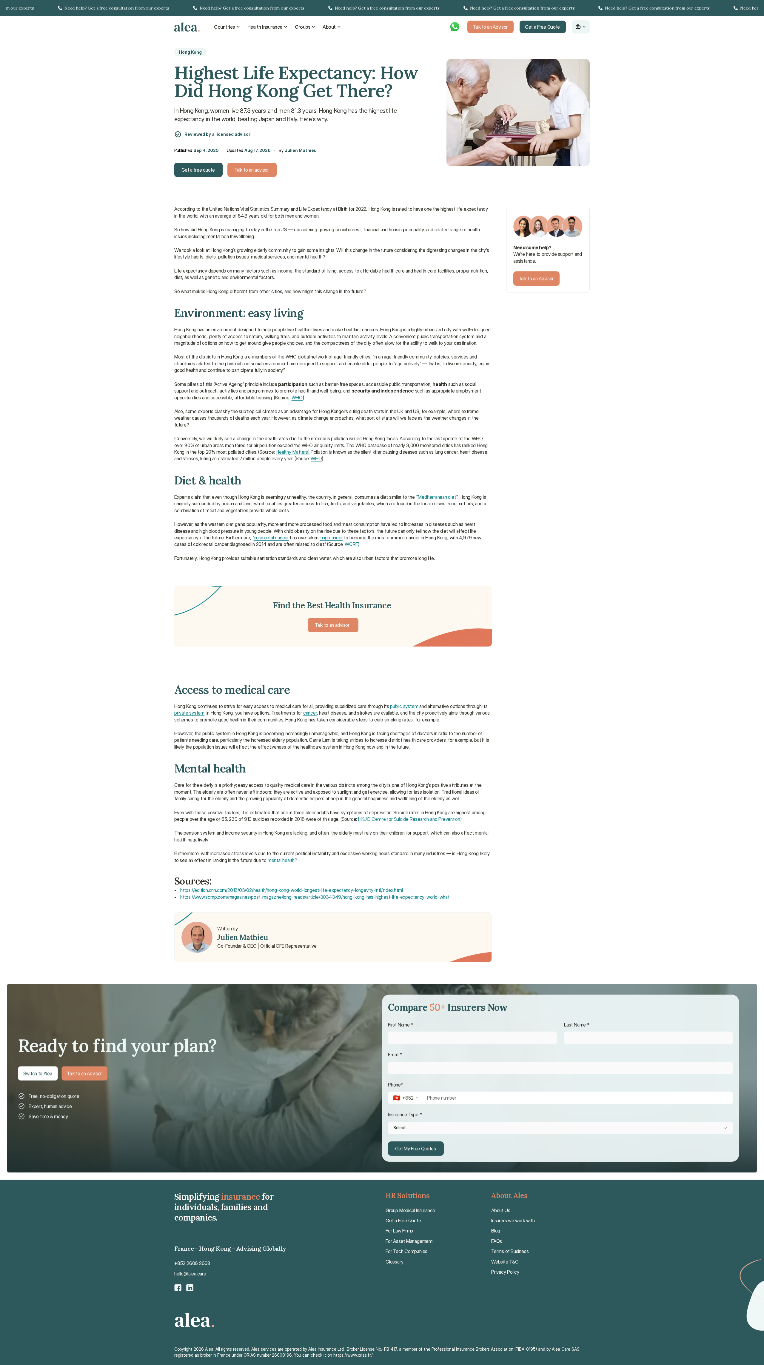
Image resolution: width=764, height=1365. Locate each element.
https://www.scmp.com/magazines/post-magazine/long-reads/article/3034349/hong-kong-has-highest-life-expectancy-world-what (314, 897)
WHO (297, 398)
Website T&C (505, 1262)
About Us (500, 1210)
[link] (382, 8)
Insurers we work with (513, 1221)
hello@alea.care (190, 1274)
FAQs (496, 1241)
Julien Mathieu (301, 150)
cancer (310, 713)
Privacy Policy (505, 1272)
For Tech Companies (406, 1251)
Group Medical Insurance (410, 1210)
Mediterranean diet (437, 497)
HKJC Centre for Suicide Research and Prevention (409, 819)
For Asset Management (409, 1241)
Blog (495, 1231)
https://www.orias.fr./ (353, 1355)
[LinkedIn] (189, 1287)
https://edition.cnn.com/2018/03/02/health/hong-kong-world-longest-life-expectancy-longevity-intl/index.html (291, 890)
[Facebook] (177, 1287)
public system (404, 706)
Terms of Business (510, 1251)
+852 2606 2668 (192, 1263)
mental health (281, 860)
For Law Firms (399, 1231)
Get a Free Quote (403, 1221)
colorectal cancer (271, 538)
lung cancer (331, 538)
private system (189, 713)
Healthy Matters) (292, 452)
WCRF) (352, 544)
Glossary (394, 1262)
